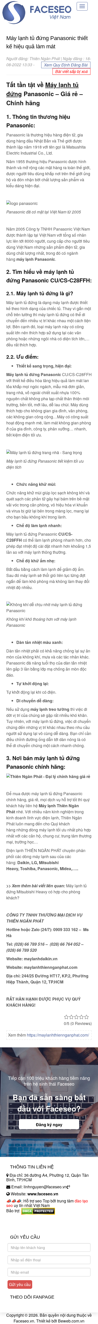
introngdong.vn (19, 1219)
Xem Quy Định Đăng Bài (66, 65)
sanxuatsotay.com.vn (24, 1226)
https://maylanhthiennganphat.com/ (58, 1035)
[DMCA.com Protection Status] (38, 1211)
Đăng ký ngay (49, 1124)
